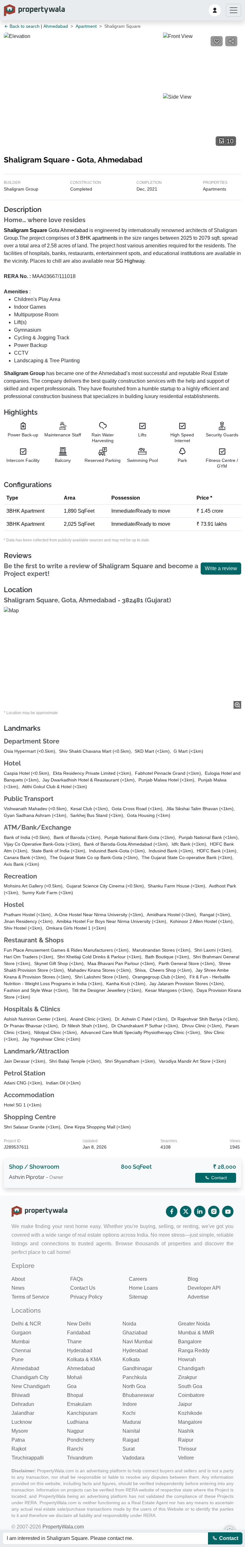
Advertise (198, 1297)
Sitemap (138, 1297)
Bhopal (75, 1395)
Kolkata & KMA (84, 1359)
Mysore (19, 1431)
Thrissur (187, 1449)
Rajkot (18, 1449)
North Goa (134, 1386)
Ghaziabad (134, 1332)
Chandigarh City (29, 1377)
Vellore (186, 1457)
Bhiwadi (20, 1395)
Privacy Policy (86, 1297)
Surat (128, 1449)
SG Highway (130, 261)
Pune (17, 1359)
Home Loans (143, 1288)
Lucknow (21, 1422)
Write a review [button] (221, 568)
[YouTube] (228, 1211)
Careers (138, 1279)
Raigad (130, 1440)
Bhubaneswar (138, 1395)
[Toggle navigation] (233, 10)
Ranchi (75, 1449)
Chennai (21, 1350)
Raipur (185, 1440)
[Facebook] (171, 1211)
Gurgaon (21, 1332)
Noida (129, 1323)
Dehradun (22, 1404)
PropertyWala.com (63, 1526)
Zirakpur (187, 1377)
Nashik (186, 1431)
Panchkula (134, 1377)
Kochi (129, 1413)
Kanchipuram (82, 1413)
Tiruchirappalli (27, 1457)
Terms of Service (30, 1297)
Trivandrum (80, 1457)
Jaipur (185, 1404)
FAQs (76, 1279)
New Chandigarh (30, 1386)
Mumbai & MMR (196, 1332)
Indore (129, 1404)
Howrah (187, 1359)
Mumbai (20, 1341)
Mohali (74, 1377)
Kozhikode (190, 1413)
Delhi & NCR (26, 1323)
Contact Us (82, 1288)
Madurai (131, 1422)
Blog (193, 1279)
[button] (215, 10)
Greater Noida (194, 1323)
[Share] (231, 41)
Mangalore (190, 1422)
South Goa (190, 1386)
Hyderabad (79, 1350)
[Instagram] (213, 1211)
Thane (74, 1341)
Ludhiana (77, 1422)
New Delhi (79, 1323)
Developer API (204, 1288)
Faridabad (78, 1332)
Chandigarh (191, 1368)
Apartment (86, 26)
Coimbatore (191, 1395)
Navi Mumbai (137, 1341)
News (18, 1288)
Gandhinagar (137, 1368)
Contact (228, 1538)
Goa (72, 1386)
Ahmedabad (55, 26)
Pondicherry (80, 1440)
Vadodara (133, 1457)
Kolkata (131, 1359)
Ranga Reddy (194, 1350)
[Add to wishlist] (217, 41)
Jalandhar (22, 1413)
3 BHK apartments (96, 238)
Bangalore (190, 1341)
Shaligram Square (25, 230)
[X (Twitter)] (185, 1211)
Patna (18, 1440)
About (18, 1279)
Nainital (131, 1431)
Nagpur (75, 1431)
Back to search (24, 26)
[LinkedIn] (199, 1211)
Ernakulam (79, 1404)
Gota (53, 230)
